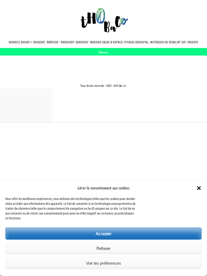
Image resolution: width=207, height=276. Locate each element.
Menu (103, 52)
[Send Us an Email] (29, 65)
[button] (199, 188)
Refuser (103, 248)
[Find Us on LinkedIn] (46, 65)
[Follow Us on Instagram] (37, 65)
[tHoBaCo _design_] (103, 20)
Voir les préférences (103, 263)
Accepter (104, 233)
